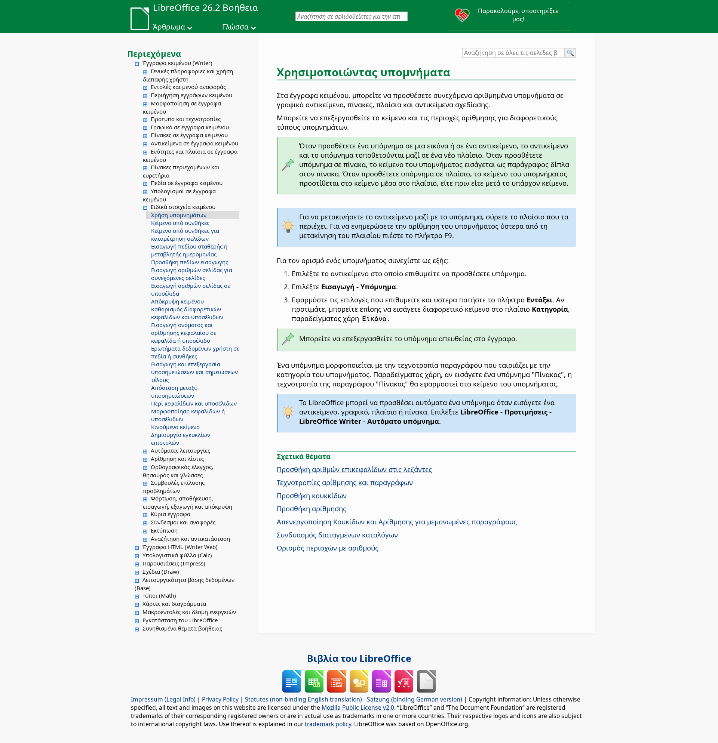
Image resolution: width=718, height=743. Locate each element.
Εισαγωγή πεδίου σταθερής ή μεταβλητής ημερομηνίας (189, 250)
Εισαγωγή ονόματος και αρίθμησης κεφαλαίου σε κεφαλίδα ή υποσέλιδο (183, 332)
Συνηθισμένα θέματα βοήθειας (182, 628)
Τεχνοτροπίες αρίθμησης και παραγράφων (345, 482)
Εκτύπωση (164, 530)
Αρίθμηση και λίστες (177, 458)
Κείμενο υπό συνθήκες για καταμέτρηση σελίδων (185, 234)
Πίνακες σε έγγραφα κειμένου (189, 135)
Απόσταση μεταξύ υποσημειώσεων (174, 391)
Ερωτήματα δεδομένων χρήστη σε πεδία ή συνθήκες (195, 352)
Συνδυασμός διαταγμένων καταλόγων (337, 534)
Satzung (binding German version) (414, 699)
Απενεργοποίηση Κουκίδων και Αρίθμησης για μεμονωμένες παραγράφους (397, 521)
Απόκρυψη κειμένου (177, 301)
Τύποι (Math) (159, 595)
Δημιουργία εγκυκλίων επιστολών (180, 438)
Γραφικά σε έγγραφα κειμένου (190, 127)
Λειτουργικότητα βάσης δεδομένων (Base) (184, 584)
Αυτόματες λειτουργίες (180, 450)
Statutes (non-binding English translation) (303, 699)
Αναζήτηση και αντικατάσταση (190, 538)
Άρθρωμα (169, 27)
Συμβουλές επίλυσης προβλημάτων (174, 486)
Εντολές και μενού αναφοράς (188, 86)
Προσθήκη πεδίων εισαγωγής (189, 262)
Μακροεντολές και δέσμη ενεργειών (189, 612)
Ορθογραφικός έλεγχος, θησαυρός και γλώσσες (178, 471)
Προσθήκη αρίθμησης (311, 508)
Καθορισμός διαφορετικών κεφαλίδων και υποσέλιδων (187, 313)
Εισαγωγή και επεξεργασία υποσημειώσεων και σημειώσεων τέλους (194, 371)
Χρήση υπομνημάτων (178, 215)
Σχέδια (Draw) (160, 571)
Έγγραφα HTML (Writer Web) (180, 547)
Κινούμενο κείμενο (175, 427)
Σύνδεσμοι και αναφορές (183, 522)
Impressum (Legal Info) (163, 699)
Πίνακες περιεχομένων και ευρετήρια (181, 171)
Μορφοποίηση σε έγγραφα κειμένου (182, 107)
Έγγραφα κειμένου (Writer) (177, 63)
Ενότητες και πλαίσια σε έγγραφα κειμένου (190, 155)
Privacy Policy (220, 699)
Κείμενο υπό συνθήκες (180, 222)
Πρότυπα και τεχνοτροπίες (186, 119)
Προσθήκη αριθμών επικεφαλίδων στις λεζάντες (354, 469)
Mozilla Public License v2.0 (358, 707)
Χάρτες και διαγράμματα (174, 603)
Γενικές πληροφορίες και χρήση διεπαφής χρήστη (188, 75)
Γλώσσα (235, 27)
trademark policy (328, 724)
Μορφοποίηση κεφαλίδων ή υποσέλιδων (188, 415)
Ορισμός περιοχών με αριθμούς (327, 547)
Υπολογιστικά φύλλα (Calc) (177, 555)
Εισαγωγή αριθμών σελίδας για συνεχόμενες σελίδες (191, 273)
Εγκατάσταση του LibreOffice (180, 620)
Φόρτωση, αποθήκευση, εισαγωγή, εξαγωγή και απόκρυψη (187, 502)
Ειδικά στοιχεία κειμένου (183, 206)
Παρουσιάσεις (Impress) (173, 563)
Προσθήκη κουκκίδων (312, 495)
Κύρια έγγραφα (170, 514)
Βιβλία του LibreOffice (359, 658)
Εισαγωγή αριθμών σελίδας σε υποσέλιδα (190, 289)
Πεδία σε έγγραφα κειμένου (187, 182)
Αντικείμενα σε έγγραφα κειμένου (194, 143)
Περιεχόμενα (154, 53)
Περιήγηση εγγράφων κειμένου (191, 95)
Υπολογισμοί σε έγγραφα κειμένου (179, 195)
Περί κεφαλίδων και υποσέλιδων (194, 403)
